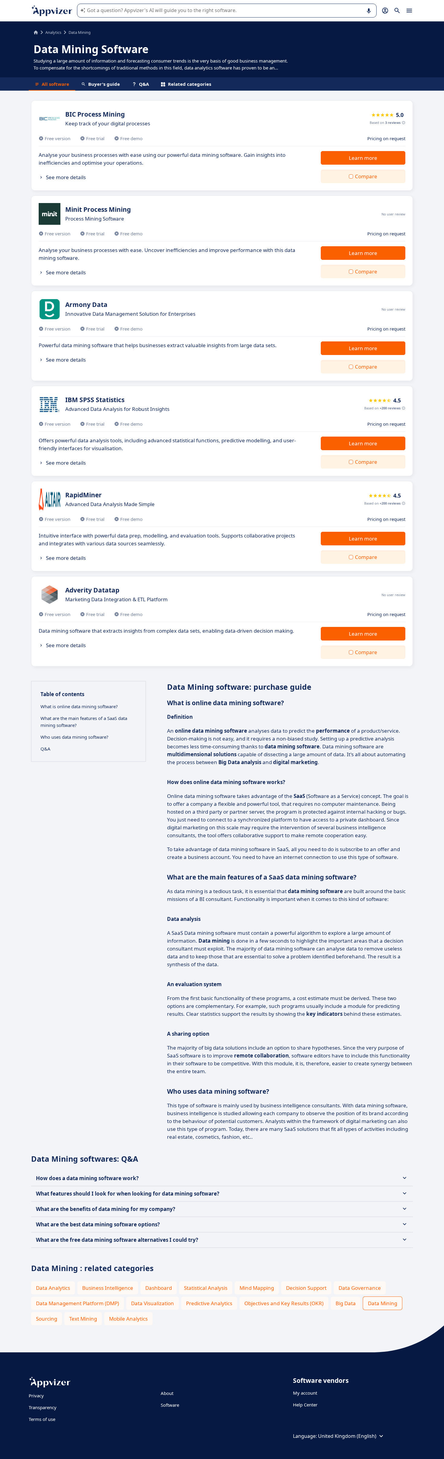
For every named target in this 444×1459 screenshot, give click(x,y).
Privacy (36, 1396)
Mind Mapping (257, 1287)
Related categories (189, 84)
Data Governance (360, 1287)
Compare (366, 176)
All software (55, 84)
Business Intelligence (107, 1287)
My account (305, 1393)
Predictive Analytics (209, 1303)
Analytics (53, 32)
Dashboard (158, 1287)
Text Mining (83, 1318)
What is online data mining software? (79, 706)
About (167, 1393)
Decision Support (306, 1287)
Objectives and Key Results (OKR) (283, 1303)
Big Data (346, 1303)
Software (170, 1405)
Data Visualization (152, 1303)
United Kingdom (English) (347, 1436)
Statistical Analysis (205, 1287)
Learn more (363, 157)
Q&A (144, 84)
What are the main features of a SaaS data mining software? (83, 721)
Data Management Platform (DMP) (77, 1303)
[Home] (36, 32)
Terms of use (42, 1419)
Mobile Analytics (128, 1318)
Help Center (305, 1405)
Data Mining (382, 1303)
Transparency (42, 1407)
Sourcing (46, 1318)
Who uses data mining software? (74, 737)
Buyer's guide (104, 84)
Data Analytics (53, 1287)
